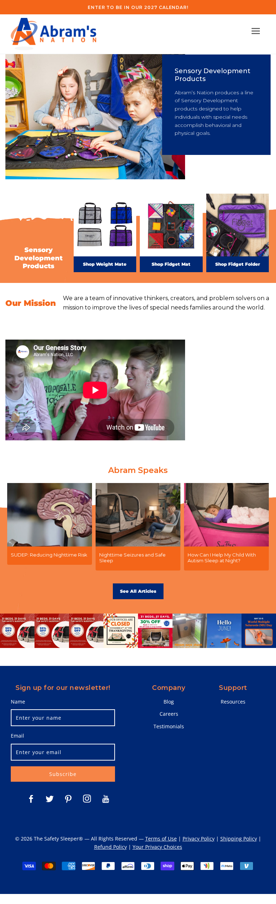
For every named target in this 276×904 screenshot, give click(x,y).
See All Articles (138, 591)
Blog (169, 701)
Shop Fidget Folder (237, 264)
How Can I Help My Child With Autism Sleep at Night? (222, 557)
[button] (256, 31)
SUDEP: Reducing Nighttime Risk (49, 555)
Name (18, 701)
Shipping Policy (238, 838)
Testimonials (168, 726)
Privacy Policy (199, 838)
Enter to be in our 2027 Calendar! (138, 7)
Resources (233, 701)
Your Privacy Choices (157, 846)
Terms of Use (161, 838)
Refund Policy (110, 846)
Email (17, 735)
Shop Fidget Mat (171, 264)
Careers (169, 713)
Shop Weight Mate (104, 264)
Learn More (215, 426)
